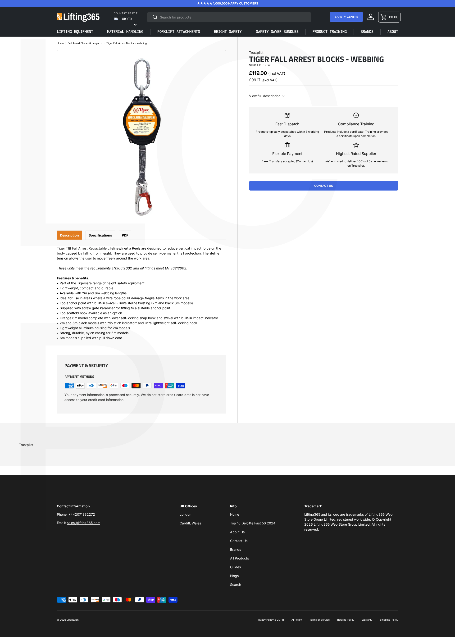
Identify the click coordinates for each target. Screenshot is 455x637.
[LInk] (71, 248)
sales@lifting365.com (83, 523)
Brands (235, 549)
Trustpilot (256, 52)
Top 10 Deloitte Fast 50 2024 (252, 523)
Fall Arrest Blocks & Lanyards (85, 43)
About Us (237, 532)
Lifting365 (73, 619)
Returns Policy (345, 619)
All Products (239, 558)
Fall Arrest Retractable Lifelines (96, 248)
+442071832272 (81, 514)
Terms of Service (319, 619)
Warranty (367, 619)
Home (60, 43)
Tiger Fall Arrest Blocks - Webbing (126, 43)
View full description (265, 96)
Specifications (100, 235)
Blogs (234, 576)
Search (235, 584)
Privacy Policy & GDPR (270, 619)
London (185, 514)
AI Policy (296, 619)
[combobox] (229, 17)
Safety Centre (346, 16)
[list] (141, 134)
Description (69, 235)
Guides (235, 567)
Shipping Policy (389, 619)
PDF (125, 235)
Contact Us (323, 185)
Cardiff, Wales (190, 523)
